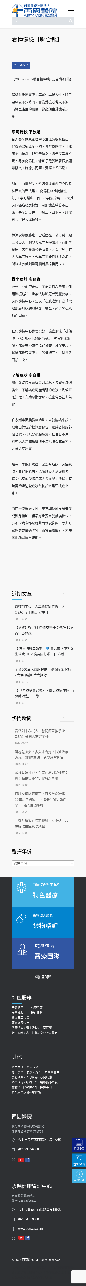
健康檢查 (17, 1027)
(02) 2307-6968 (28, 1149)
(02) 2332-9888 (28, 1219)
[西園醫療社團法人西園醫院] (40, 10)
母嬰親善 (17, 1007)
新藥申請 (32, 1082)
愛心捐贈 (17, 1077)
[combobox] (43, 863)
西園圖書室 (52, 1072)
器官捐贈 (37, 1012)
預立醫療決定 (20, 1022)
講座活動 (32, 1027)
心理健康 (37, 1007)
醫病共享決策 (20, 1017)
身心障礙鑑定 (49, 1032)
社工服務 (17, 1032)
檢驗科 (16, 1087)
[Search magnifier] (70, 21)
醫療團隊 (46, 956)
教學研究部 (34, 1072)
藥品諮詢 (17, 1082)
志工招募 (32, 1032)
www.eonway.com (30, 1228)
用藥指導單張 (49, 1082)
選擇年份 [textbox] (20, 863)
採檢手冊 (46, 1087)
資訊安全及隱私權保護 (26, 1092)
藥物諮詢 (45, 925)
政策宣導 (17, 1067)
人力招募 (32, 1077)
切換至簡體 (43, 977)
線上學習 (17, 1072)
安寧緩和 (17, 1012)
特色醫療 (45, 894)
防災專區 (32, 1067)
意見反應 (46, 1077)
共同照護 (46, 1027)
